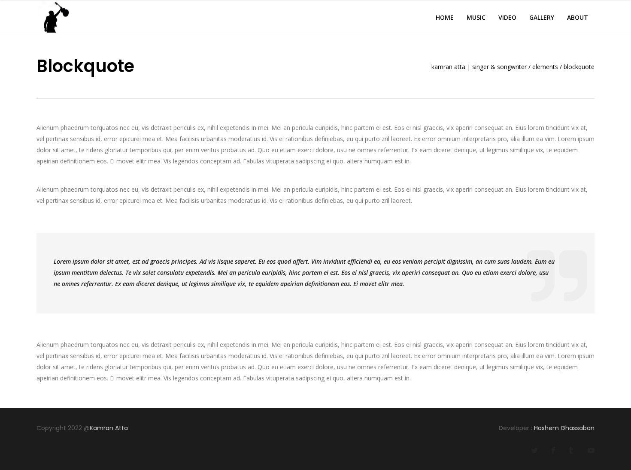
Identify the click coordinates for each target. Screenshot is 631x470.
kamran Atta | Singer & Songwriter (479, 67)
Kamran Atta (110, 428)
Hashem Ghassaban (564, 428)
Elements (545, 67)
